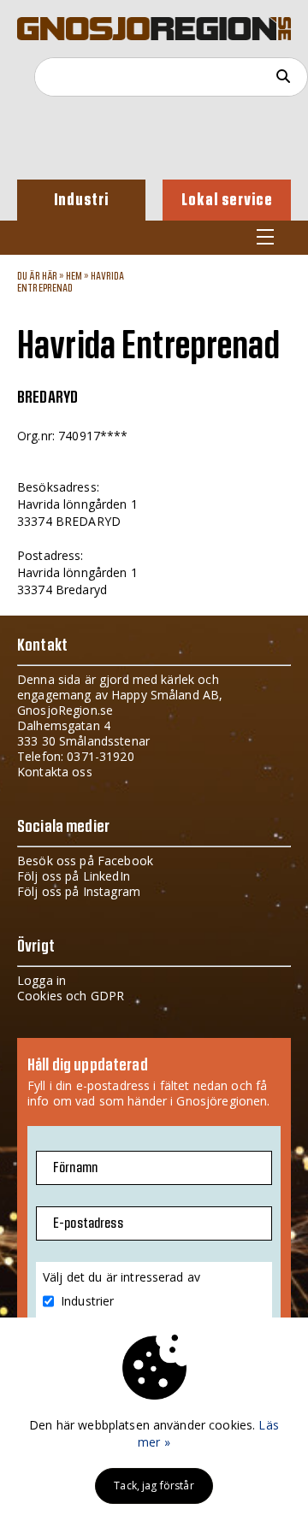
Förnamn (75, 1168)
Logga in (41, 980)
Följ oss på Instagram (78, 891)
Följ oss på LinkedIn (73, 876)
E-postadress (88, 1223)
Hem (74, 276)
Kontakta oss (54, 771)
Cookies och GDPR (70, 995)
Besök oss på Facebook (85, 860)
